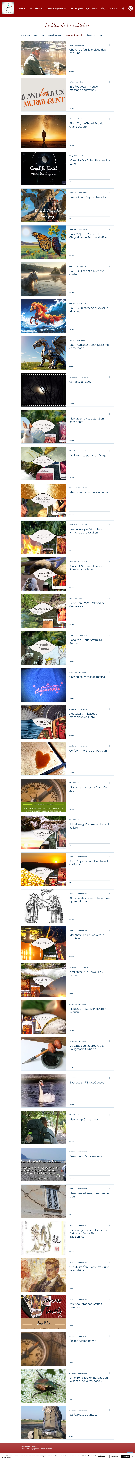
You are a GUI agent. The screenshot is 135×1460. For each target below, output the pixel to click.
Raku (36, 35)
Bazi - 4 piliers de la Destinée (51, 35)
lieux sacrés (91, 35)
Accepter (126, 1457)
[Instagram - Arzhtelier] (130, 8)
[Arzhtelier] (123, 8)
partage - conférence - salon (74, 35)
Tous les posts (25, 35)
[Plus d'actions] (110, 45)
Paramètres (114, 1457)
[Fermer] (132, 1456)
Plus (100, 35)
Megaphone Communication (41, 1449)
